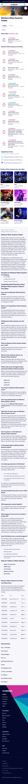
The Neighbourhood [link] (6, 668)
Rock (12, 230)
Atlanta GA (6, 382)
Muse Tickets (7, 573)
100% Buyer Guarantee (15, 1)
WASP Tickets (7, 566)
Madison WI (7, 380)
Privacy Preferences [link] (6, 773)
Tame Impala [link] (4, 651)
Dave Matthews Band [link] (6, 678)
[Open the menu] (2, 4)
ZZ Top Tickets (7, 569)
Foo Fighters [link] (4, 675)
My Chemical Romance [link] (7, 661)
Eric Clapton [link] (4, 681)
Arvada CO (6, 384)
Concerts (7, 230)
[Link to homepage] (14, 4)
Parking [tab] (11, 25)
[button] (3, 30)
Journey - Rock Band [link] (6, 671)
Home (2, 230)
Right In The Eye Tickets (9, 564)
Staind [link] (2, 664)
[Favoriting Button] (25, 8)
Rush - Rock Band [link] (5, 647)
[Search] (24, 4)
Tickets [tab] (4, 25)
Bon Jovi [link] (3, 657)
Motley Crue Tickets (9, 571)
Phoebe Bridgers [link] (5, 654)
